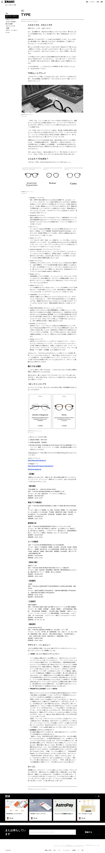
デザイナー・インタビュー (11, 30)
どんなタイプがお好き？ (11, 21)
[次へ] (98, 796)
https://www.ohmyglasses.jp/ (37, 460)
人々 (78, 850)
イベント (92, 1)
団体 (87, 1)
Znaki (6, 4)
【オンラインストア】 (10, 25)
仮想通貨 (74, 850)
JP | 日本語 (49, 850)
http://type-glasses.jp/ (34, 469)
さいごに (8, 32)
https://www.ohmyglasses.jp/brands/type (40, 466)
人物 (97, 1)
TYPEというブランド (10, 19)
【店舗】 (8, 28)
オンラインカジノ (66, 850)
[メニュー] (2, 1)
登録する (88, 832)
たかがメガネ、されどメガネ (11, 16)
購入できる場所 (9, 23)
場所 (102, 1)
